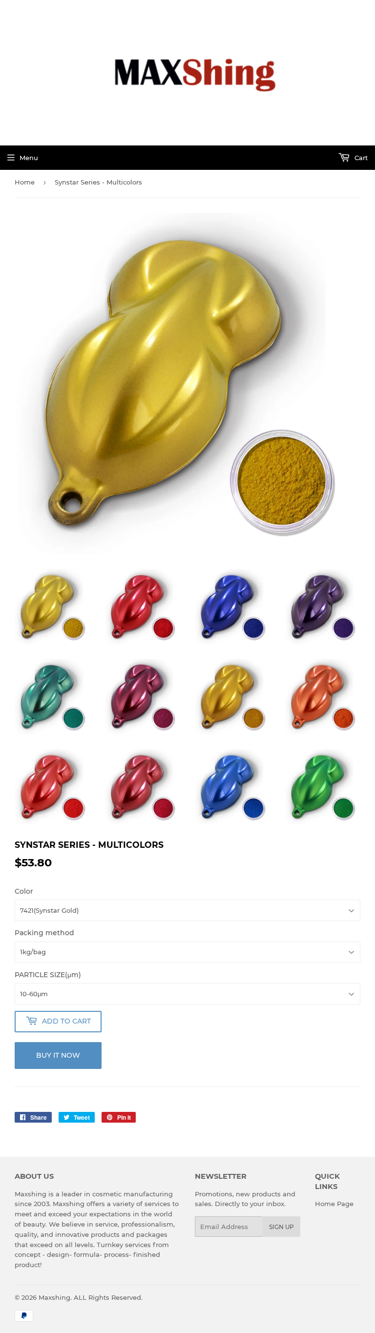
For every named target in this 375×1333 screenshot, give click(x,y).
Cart (360, 158)
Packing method (44, 932)
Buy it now (58, 1055)
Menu (29, 158)
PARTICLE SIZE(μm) (48, 974)
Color (24, 891)
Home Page (334, 1204)
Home (25, 182)
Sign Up (281, 1226)
